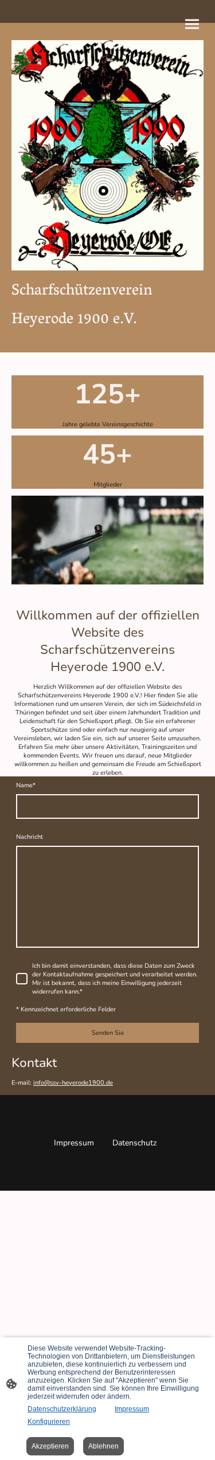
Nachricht (29, 837)
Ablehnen (103, 1446)
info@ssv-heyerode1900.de (73, 1082)
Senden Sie (108, 1033)
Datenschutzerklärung (62, 1409)
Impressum (132, 1409)
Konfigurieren (49, 1422)
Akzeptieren (50, 1446)
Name (26, 785)
